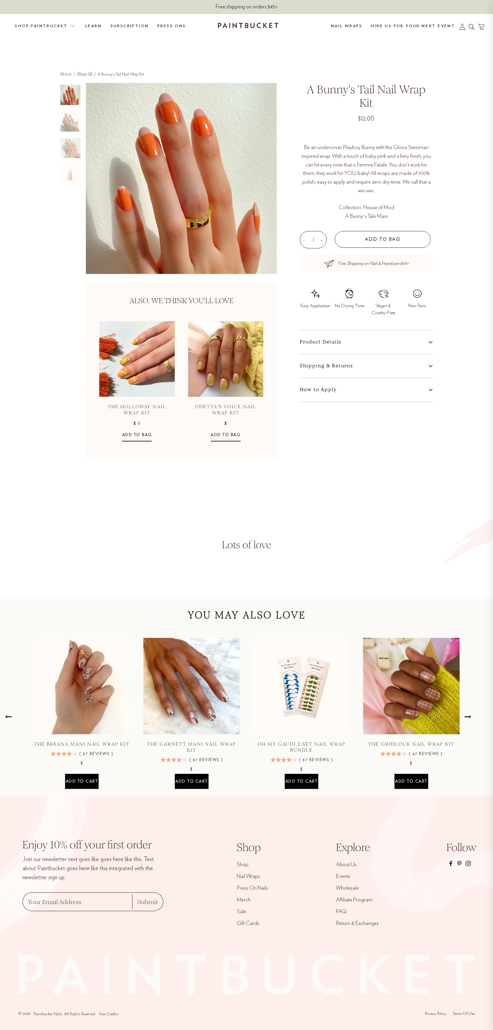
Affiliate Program (354, 899)
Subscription (129, 26)
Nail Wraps (347, 26)
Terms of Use (464, 1014)
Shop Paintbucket (41, 26)
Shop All (84, 74)
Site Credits (108, 1014)
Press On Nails (252, 888)
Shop (243, 864)
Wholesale (347, 888)
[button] (356, 129)
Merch (244, 899)
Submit (148, 902)
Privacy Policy (435, 1014)
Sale (241, 911)
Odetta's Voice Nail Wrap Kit (225, 410)
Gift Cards (248, 923)
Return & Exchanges (357, 923)
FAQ (341, 911)
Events (343, 876)
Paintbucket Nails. (48, 1014)
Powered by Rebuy (181, 454)
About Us (346, 864)
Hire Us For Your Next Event (413, 26)
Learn (93, 26)
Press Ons (171, 26)
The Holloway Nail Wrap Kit (137, 410)
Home (66, 74)
